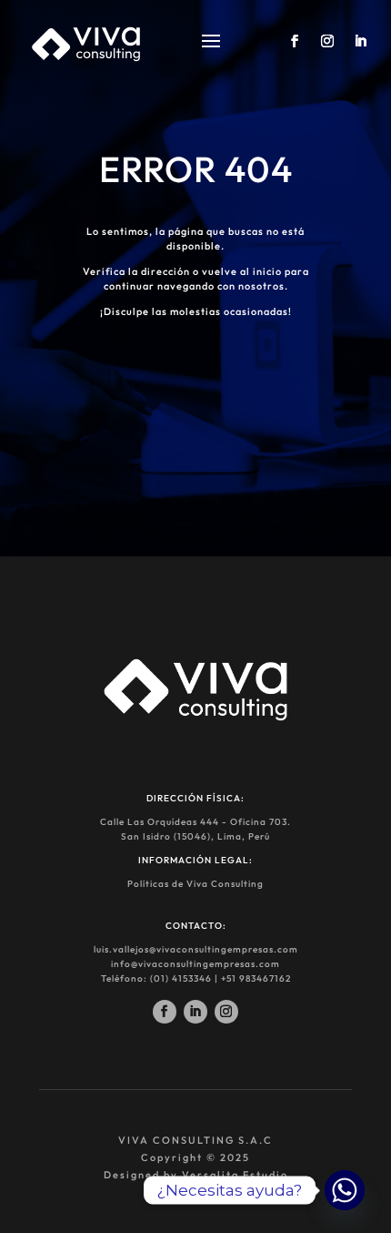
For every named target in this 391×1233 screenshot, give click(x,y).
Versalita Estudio (235, 1174)
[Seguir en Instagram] (226, 1012)
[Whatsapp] (345, 1190)
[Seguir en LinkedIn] (195, 1012)
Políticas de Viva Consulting (195, 884)
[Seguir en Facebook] (164, 1012)
